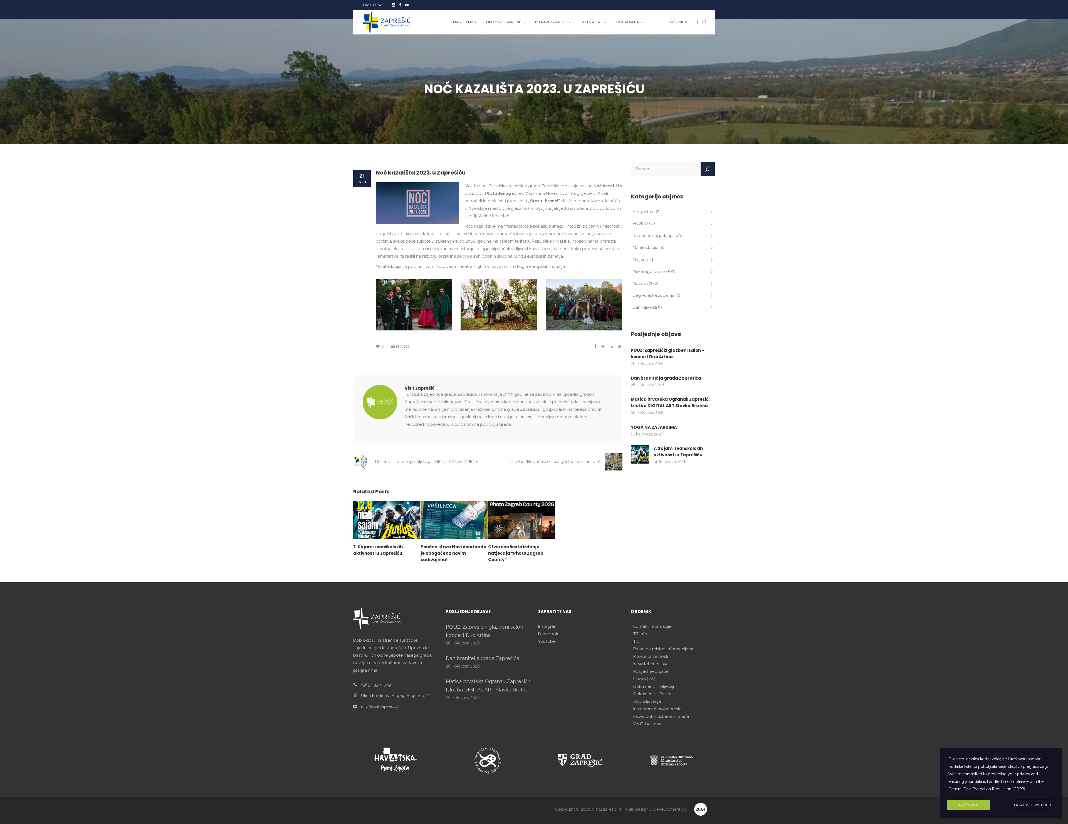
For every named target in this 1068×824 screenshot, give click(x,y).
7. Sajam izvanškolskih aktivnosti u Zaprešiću (678, 451)
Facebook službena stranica (661, 716)
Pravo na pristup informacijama (663, 648)
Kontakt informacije (652, 626)
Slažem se (968, 805)
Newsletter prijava (651, 663)
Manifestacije (645, 247)
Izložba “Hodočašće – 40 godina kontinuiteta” (555, 461)
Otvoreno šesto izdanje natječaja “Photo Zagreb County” (515, 553)
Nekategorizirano (650, 271)
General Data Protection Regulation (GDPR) (986, 789)
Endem (701, 809)
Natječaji (641, 259)
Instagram (548, 626)
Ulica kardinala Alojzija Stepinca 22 (395, 695)
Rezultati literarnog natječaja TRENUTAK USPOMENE (426, 461)
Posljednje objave (650, 671)
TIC (636, 641)
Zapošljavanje (647, 701)
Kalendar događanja (653, 235)
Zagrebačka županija (653, 295)
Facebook (548, 633)
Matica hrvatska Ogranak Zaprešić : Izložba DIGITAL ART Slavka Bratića (670, 402)
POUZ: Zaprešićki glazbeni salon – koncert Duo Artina (667, 353)
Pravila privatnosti (650, 656)
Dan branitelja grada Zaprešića (666, 378)
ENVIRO (640, 223)
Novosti (403, 346)
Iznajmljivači (644, 678)
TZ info (640, 633)
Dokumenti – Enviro (652, 693)
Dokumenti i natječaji (653, 686)
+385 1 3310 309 (376, 684)
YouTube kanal (647, 723)
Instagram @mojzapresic (657, 708)
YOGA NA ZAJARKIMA (654, 427)
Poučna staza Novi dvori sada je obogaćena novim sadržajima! (453, 553)
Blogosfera (644, 211)
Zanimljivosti (645, 307)
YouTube (546, 641)
